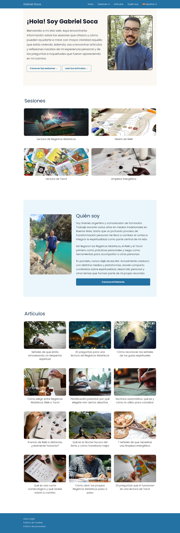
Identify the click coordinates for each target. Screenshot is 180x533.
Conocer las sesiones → (44, 68)
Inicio (91, 4)
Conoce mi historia (113, 282)
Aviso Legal (29, 518)
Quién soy (133, 4)
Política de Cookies (33, 522)
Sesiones (102, 4)
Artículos (118, 4)
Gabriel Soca (32, 4)
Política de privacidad (34, 526)
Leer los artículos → (76, 68)
